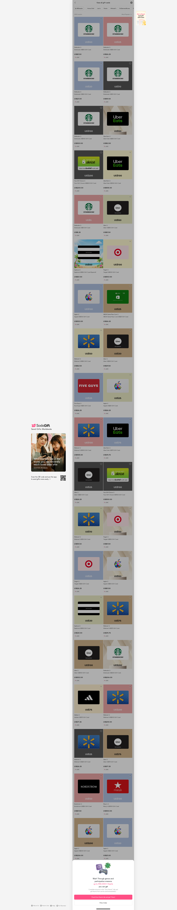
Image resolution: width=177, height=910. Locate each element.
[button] (35, 906)
